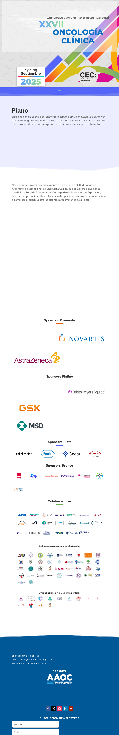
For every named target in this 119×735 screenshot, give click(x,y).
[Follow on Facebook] (48, 708)
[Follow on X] (53, 708)
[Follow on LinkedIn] (65, 708)
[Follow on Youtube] (71, 708)
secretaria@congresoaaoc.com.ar (29, 663)
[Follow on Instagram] (59, 708)
